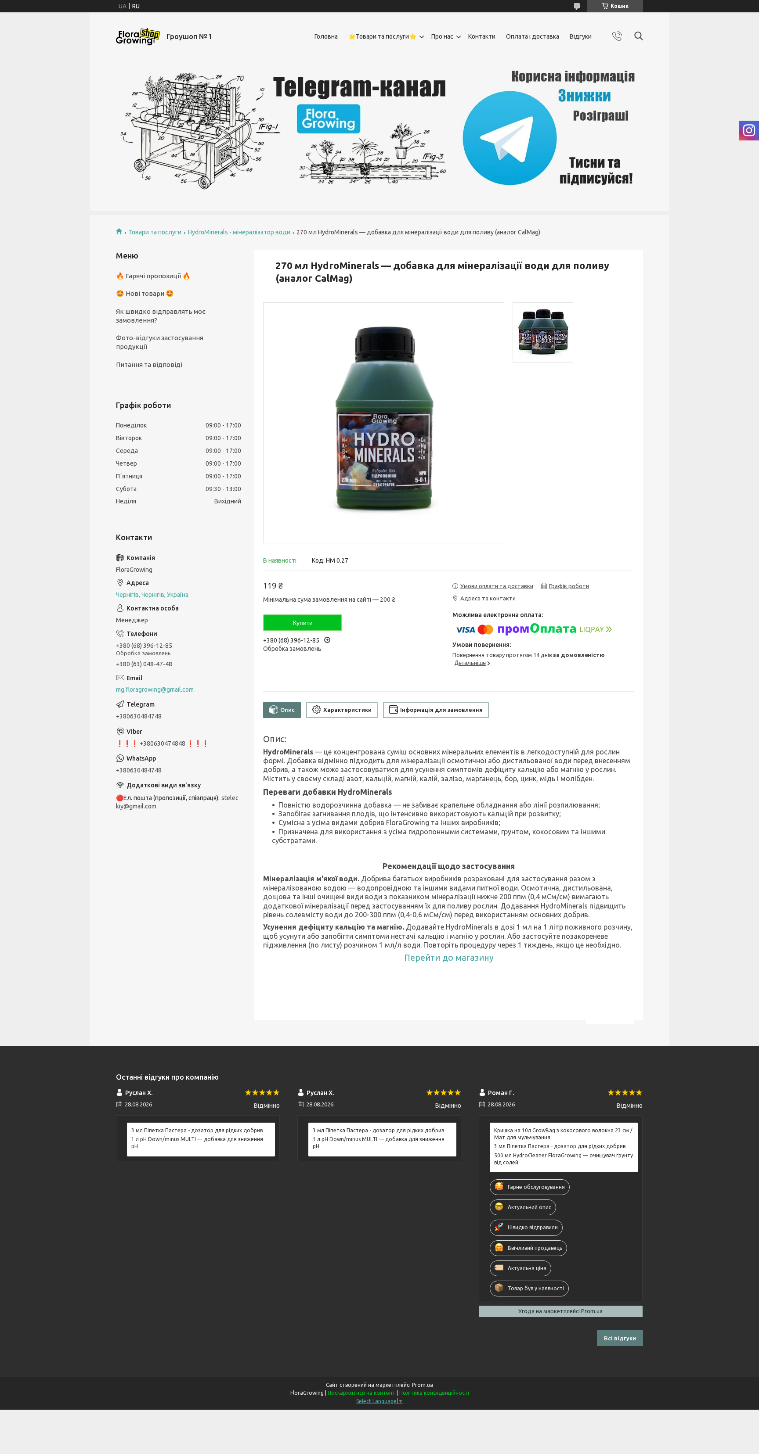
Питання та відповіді (149, 364)
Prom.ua (422, 1385)
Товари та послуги (154, 232)
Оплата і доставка (532, 36)
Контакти (481, 36)
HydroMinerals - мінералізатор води (239, 232)
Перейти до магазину (449, 957)
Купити (303, 622)
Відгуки (581, 36)
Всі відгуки (620, 1338)
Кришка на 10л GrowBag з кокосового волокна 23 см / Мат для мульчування (563, 1133)
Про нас (442, 36)
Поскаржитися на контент (361, 1393)
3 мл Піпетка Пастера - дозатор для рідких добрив (197, 1130)
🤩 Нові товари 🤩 (145, 293)
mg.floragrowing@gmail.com (155, 689)
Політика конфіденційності (434, 1393)
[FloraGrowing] (138, 37)
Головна (326, 36)
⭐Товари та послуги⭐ (382, 36)
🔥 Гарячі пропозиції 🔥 (153, 276)
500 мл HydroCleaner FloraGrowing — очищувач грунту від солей (563, 1158)
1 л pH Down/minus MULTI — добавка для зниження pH (197, 1142)
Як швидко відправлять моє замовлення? (161, 316)
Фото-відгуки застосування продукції (159, 342)
